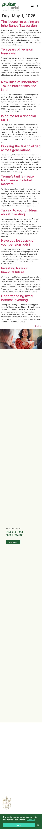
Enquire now (13, 542)
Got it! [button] (19, 825)
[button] (32, 6)
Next (38, 326)
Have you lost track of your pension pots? (18, 242)
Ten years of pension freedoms (17, 51)
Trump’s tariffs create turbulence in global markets (17, 180)
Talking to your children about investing (19, 212)
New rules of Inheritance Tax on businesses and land (20, 86)
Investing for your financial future (14, 270)
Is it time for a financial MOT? (18, 118)
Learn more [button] (31, 820)
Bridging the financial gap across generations (21, 148)
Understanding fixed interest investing (17, 298)
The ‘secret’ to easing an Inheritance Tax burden (20, 23)
